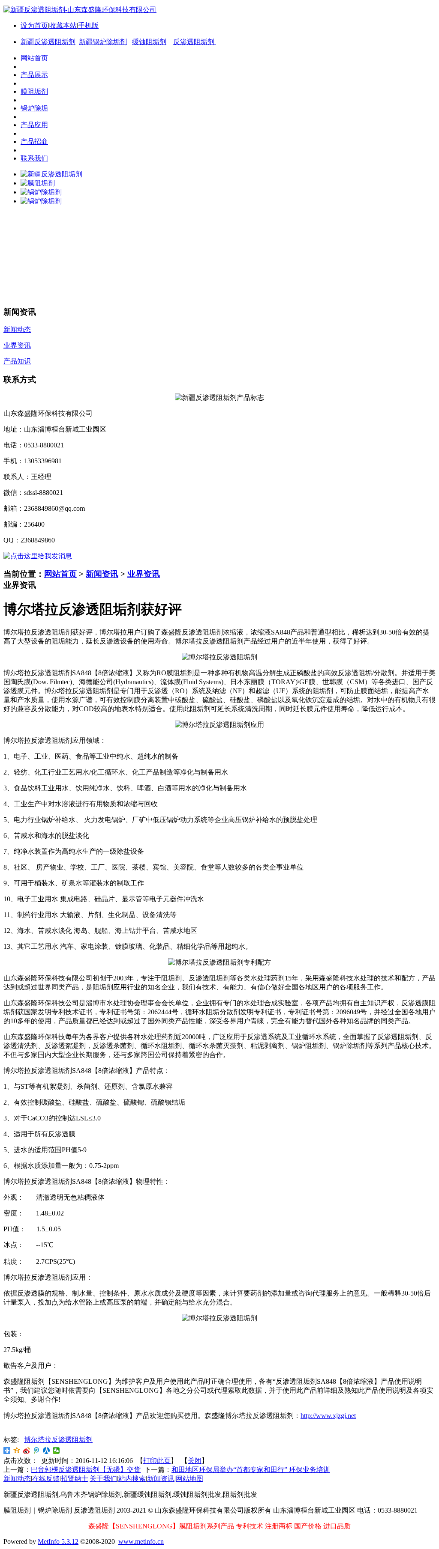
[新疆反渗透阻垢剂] (51, 174)
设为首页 (34, 25)
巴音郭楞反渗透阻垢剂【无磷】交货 (86, 1469)
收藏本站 (63, 25)
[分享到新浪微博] (26, 1450)
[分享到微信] (56, 1450)
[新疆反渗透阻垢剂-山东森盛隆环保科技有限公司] (79, 9)
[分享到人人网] (46, 1450)
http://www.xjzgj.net (328, 1415)
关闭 (194, 1460)
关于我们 (103, 1478)
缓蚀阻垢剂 (149, 41)
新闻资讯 (102, 573)
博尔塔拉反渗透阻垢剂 (58, 1439)
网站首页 (60, 573)
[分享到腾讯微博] (36, 1450)
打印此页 (157, 1460)
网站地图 (189, 1478)
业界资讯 (143, 573)
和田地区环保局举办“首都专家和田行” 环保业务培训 (250, 1469)
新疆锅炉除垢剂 (103, 41)
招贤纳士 (74, 1478)
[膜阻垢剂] (38, 183)
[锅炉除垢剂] (41, 192)
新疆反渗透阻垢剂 (48, 41)
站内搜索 (132, 1478)
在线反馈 (46, 1478)
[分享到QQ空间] (17, 1450)
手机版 (88, 25)
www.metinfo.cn (141, 1541)
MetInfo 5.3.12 (58, 1541)
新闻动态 (17, 1478)
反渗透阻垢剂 (194, 41)
